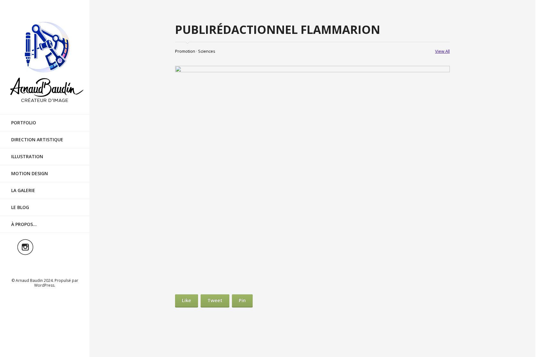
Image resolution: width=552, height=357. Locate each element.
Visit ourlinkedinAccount (44, 247)
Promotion (185, 51)
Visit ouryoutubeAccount (44, 265)
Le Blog (20, 207)
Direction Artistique (37, 139)
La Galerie (23, 190)
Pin (242, 300)
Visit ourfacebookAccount (64, 247)
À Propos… (24, 224)
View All (442, 51)
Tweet (214, 300)
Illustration (27, 156)
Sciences (206, 51)
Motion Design (29, 173)
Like (186, 300)
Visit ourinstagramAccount (25, 247)
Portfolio (23, 123)
